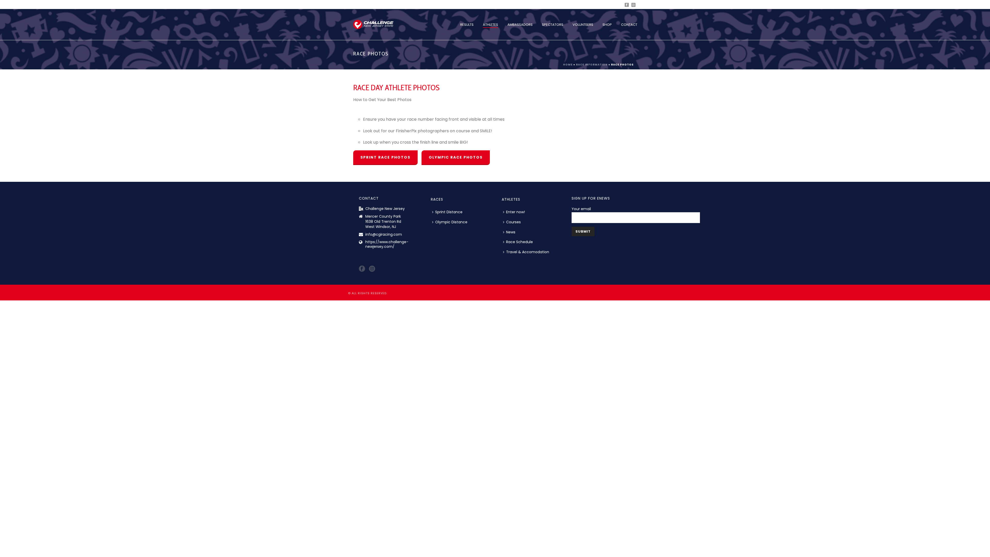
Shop (607, 24)
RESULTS (467, 24)
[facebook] (362, 269)
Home (568, 65)
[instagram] (372, 269)
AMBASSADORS (520, 24)
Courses (513, 222)
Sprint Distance (449, 212)
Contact (629, 24)
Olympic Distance (451, 222)
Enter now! (515, 212)
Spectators (552, 24)
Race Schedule (519, 241)
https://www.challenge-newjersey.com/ (386, 244)
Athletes (490, 24)
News (510, 232)
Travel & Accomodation (527, 252)
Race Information (592, 65)
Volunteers (583, 24)
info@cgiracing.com (383, 234)
